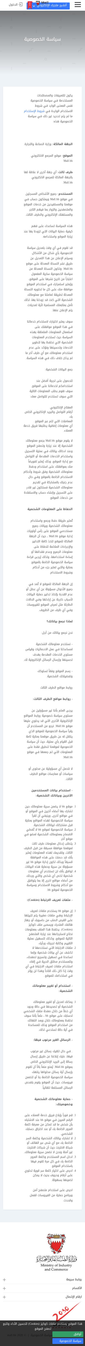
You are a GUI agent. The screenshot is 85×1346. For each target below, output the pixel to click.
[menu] (78, 6)
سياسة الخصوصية (70, 1341)
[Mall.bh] (42, 3)
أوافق (77, 1334)
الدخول (13, 4)
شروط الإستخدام (34, 111)
